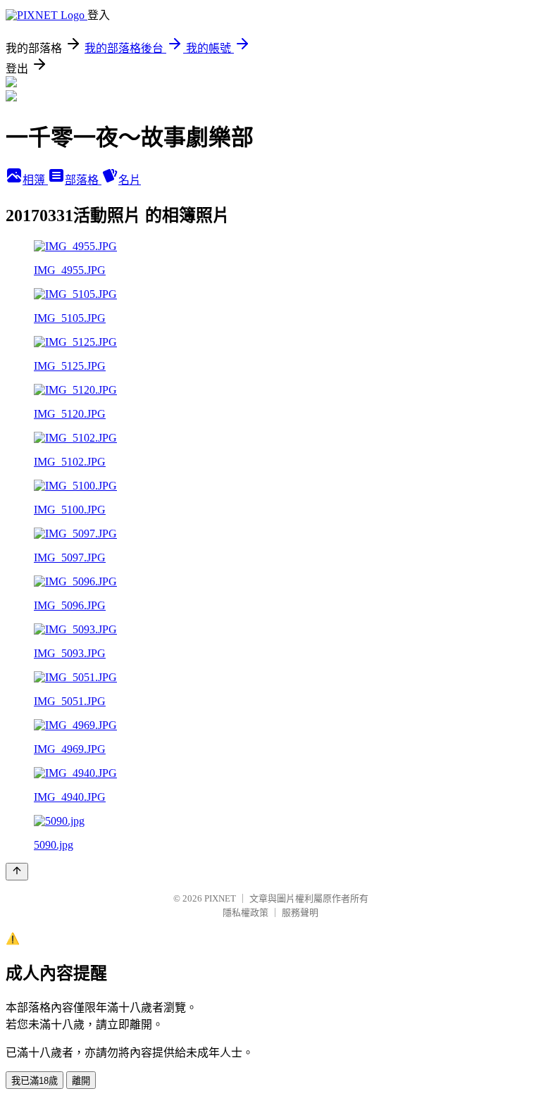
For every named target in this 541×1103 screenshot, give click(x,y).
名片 (129, 180)
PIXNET (220, 898)
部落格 (83, 180)
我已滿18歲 (34, 1081)
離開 (81, 1081)
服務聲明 (300, 912)
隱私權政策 (245, 912)
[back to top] (17, 871)
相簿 (35, 180)
